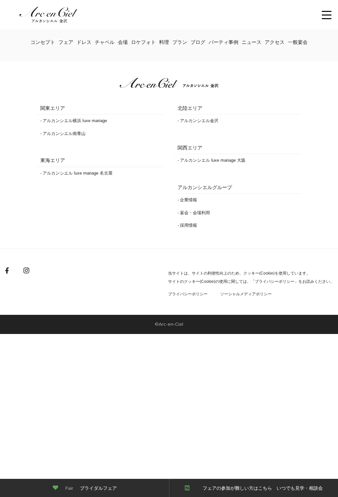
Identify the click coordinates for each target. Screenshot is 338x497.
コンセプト (42, 42)
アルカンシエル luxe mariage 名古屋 (78, 173)
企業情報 (188, 199)
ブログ (197, 42)
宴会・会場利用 (195, 212)
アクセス (275, 42)
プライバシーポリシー (274, 281)
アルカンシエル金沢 (199, 120)
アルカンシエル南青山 (64, 133)
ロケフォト (143, 42)
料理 (164, 42)
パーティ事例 (223, 42)
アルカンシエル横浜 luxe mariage (75, 120)
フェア (65, 42)
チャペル (105, 42)
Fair (91, 488)
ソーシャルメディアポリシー (246, 294)
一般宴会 (298, 42)
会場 (123, 42)
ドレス (84, 42)
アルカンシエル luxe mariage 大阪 (213, 160)
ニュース (251, 42)
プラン (179, 42)
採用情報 (188, 225)
